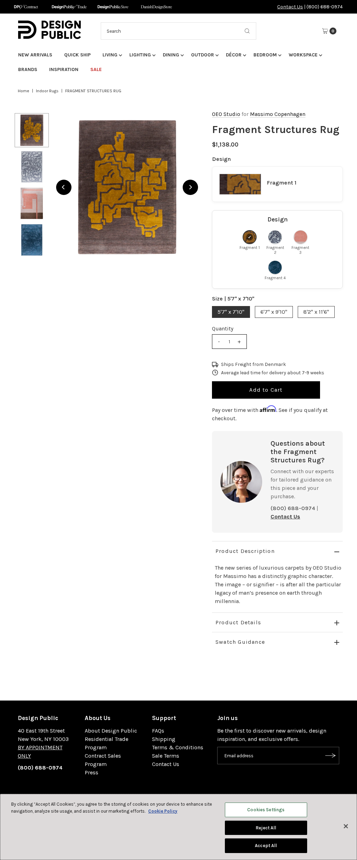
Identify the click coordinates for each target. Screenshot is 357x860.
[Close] (346, 826)
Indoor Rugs (47, 90)
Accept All (266, 845)
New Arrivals (35, 55)
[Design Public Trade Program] (69, 7)
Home (23, 90)
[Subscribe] (330, 755)
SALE (96, 69)
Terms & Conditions (177, 747)
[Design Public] (113, 7)
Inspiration (63, 69)
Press (91, 772)
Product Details (238, 622)
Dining (171, 55)
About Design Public (111, 730)
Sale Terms (165, 755)
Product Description (245, 551)
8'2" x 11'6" (316, 311)
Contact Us (290, 7)
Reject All (266, 827)
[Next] (190, 187)
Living (109, 55)
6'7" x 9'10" (273, 311)
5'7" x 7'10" (231, 311)
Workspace (303, 55)
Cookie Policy (162, 811)
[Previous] (63, 187)
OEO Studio (226, 114)
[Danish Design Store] (156, 7)
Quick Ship (77, 55)
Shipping (163, 739)
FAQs (158, 730)
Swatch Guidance (240, 642)
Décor (234, 55)
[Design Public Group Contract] (25, 7)
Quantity (222, 328)
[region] (127, 187)
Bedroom (265, 55)
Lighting (140, 55)
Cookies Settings (265, 809)
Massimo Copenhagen (277, 114)
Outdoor (202, 55)
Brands (27, 69)
